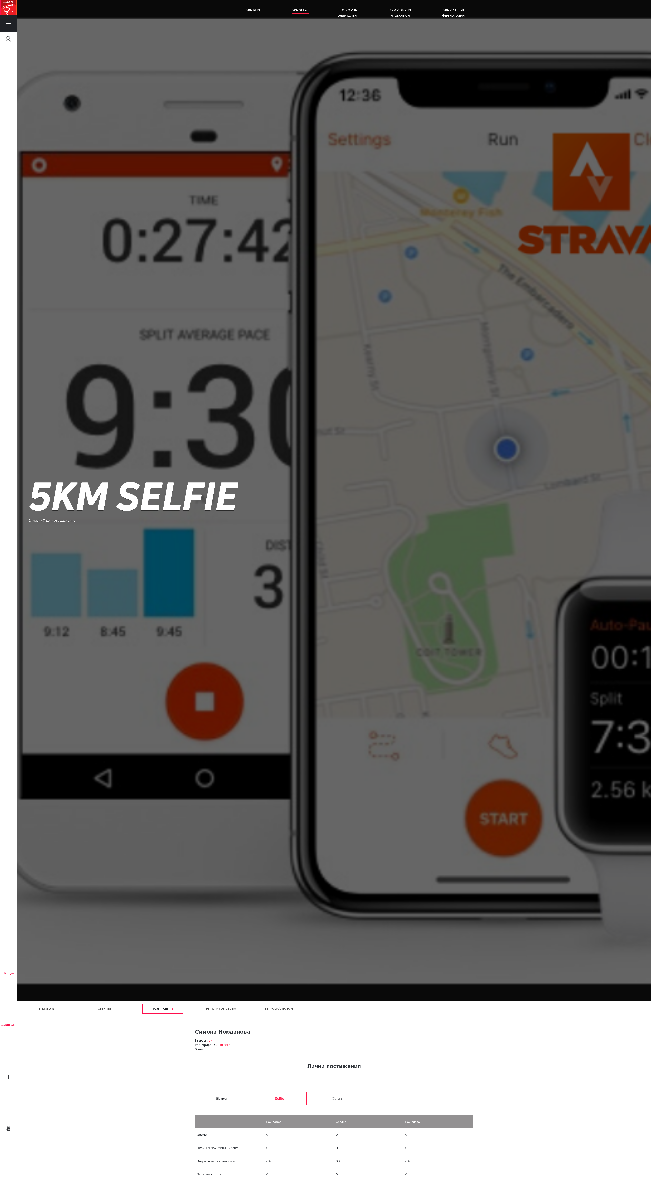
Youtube (8, 1128)
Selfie (279, 1098)
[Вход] (8, 39)
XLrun (337, 1098)
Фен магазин (453, 15)
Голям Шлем (346, 15)
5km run (253, 10)
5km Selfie (300, 10)
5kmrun (222, 1098)
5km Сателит (454, 10)
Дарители (8, 1025)
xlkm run (349, 10)
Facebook (8, 1076)
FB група (8, 973)
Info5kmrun (400, 15)
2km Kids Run (400, 10)
